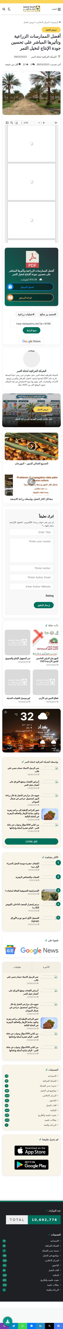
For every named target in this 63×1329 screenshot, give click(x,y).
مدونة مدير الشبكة (48, 1086)
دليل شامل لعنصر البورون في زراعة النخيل (33, 418)
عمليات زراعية (25, 314)
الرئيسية (55, 22)
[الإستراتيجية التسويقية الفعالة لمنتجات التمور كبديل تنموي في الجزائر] (49, 895)
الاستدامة (52, 1076)
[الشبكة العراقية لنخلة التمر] (31, 9)
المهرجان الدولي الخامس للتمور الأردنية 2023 (47, 659)
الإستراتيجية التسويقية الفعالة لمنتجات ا (22, 890)
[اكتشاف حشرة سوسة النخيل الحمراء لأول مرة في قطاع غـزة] (49, 867)
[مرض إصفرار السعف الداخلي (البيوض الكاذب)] (49, 908)
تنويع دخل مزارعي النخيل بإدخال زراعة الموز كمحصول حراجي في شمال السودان (22, 798)
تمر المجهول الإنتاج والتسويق (17, 658)
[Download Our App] (31, 1156)
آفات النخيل (51, 1105)
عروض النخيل (29, 22)
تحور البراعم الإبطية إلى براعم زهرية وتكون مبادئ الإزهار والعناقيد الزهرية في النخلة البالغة (23, 813)
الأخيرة (46, 967)
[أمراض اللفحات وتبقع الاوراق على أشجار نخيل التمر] (49, 786)
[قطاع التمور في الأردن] (45, 682)
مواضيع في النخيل (48, 1090)
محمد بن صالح (47, 314)
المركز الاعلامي (43, 22)
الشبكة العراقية (49, 1081)
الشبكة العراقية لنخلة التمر (44, 56)
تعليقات (17, 967)
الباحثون (52, 1100)
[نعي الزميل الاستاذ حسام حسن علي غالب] (49, 772)
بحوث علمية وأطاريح (47, 1115)
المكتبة (53, 1110)
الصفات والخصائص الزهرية (27, 877)
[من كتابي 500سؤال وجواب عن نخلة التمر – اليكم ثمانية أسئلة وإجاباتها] (49, 1051)
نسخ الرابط (32, 330)
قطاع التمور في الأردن (48, 698)
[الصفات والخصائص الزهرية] (49, 881)
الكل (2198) (31, 841)
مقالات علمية (50, 1120)
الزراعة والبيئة (50, 1125)
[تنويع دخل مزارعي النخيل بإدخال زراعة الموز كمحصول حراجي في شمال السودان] (49, 799)
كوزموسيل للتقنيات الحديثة (18, 698)
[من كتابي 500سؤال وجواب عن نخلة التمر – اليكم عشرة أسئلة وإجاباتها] (49, 829)
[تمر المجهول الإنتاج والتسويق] (17, 642)
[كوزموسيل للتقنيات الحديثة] (17, 682)
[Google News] (31, 341)
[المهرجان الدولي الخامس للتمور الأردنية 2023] (45, 642)
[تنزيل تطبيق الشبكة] (7, 1321)
